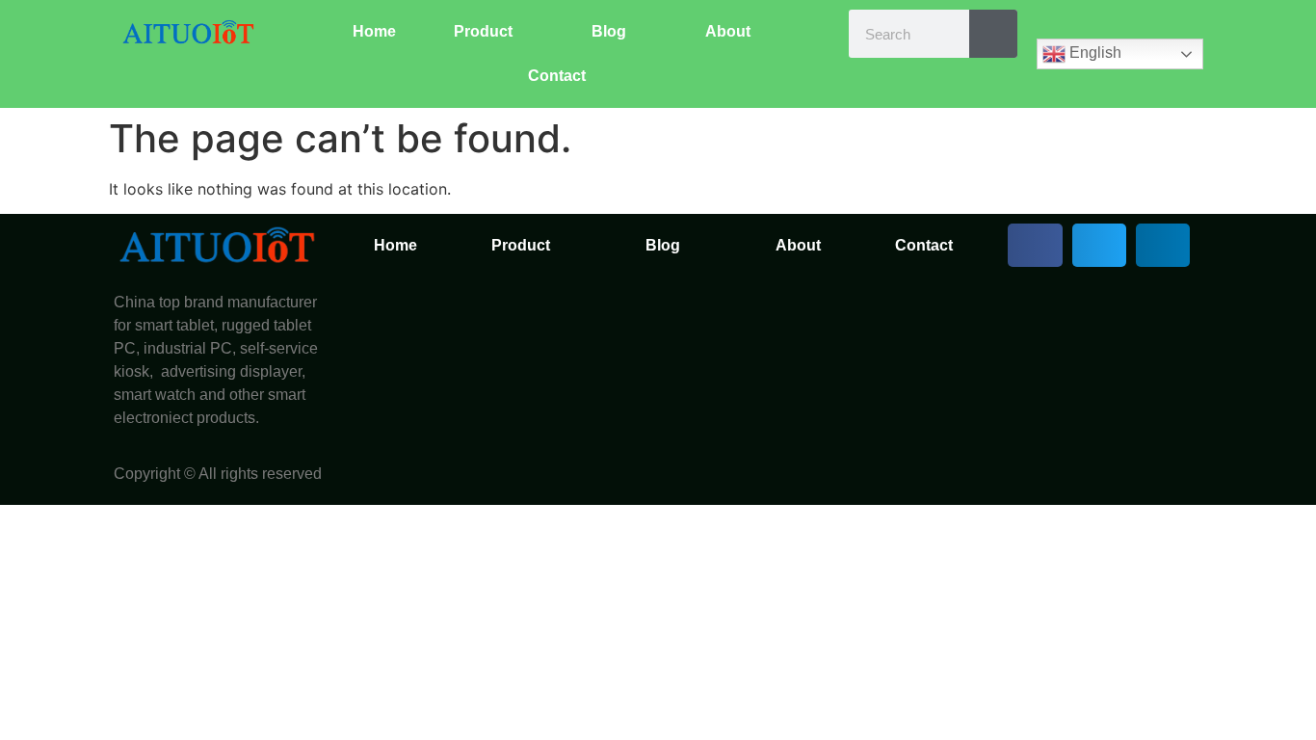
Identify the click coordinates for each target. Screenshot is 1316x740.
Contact (557, 75)
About (727, 31)
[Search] (993, 34)
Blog (609, 31)
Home (374, 31)
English (1093, 52)
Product (483, 31)
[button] (1035, 245)
